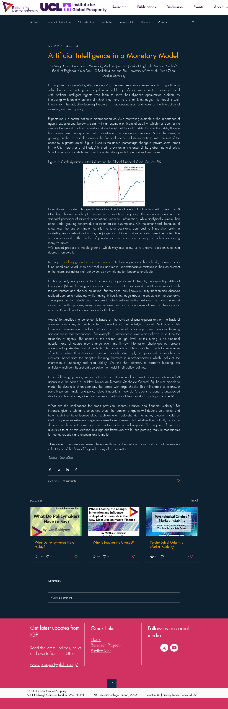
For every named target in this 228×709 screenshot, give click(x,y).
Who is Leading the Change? (113, 542)
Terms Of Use (189, 695)
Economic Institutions (59, 22)
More (160, 22)
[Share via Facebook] (49, 469)
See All (194, 500)
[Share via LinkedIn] (67, 469)
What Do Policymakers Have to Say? (54, 544)
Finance (145, 22)
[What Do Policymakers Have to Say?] (56, 521)
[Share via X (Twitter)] (58, 469)
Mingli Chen (66, 457)
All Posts (35, 22)
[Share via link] (76, 469)
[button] (119, 6)
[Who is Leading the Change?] (114, 521)
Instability (106, 22)
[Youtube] (174, 648)
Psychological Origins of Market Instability (167, 544)
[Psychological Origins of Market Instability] (172, 521)
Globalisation (86, 22)
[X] (164, 648)
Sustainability (126, 22)
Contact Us (153, 695)
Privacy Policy (171, 695)
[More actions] (178, 46)
